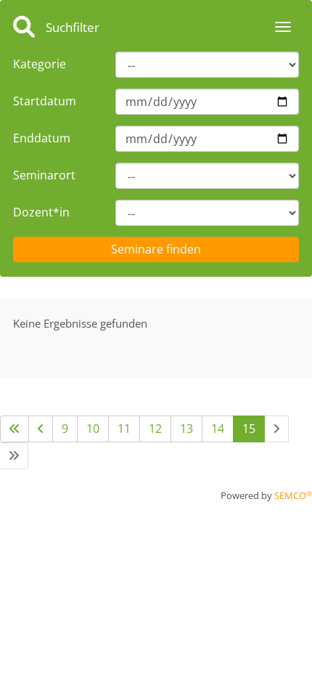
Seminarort (44, 175)
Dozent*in (41, 212)
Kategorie (39, 64)
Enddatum (41, 138)
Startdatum (44, 101)
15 (248, 429)
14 (217, 429)
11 (124, 429)
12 (155, 429)
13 (186, 429)
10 (92, 429)
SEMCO (293, 495)
